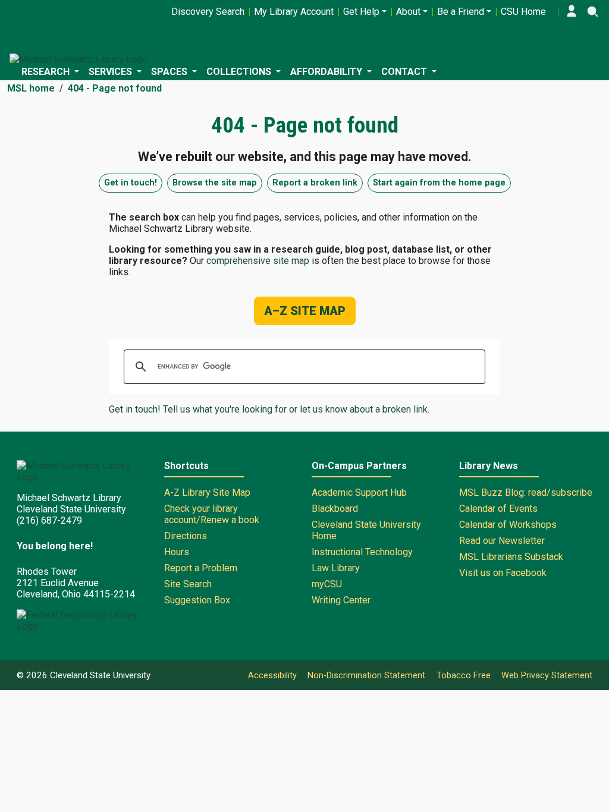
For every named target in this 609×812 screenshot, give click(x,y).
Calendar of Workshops (508, 524)
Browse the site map (214, 183)
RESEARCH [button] (46, 71)
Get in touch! (130, 183)
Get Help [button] (361, 11)
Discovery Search (207, 11)
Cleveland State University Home (366, 530)
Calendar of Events (498, 508)
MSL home (31, 88)
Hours (176, 552)
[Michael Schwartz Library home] (78, 59)
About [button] (408, 11)
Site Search (188, 584)
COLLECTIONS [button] (240, 71)
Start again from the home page (439, 183)
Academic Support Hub (359, 492)
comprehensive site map (257, 260)
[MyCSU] (571, 11)
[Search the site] (592, 11)
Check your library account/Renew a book (211, 514)
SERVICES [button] (111, 71)
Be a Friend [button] (460, 11)
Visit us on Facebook (503, 572)
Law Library (336, 568)
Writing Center (341, 600)
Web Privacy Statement (546, 676)
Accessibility (272, 676)
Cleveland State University (100, 675)
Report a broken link (314, 183)
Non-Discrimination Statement (366, 676)
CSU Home (523, 11)
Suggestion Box (197, 600)
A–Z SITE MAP (305, 311)
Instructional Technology (362, 552)
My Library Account (294, 11)
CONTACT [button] (405, 71)
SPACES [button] (170, 71)
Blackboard (335, 508)
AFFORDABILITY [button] (327, 71)
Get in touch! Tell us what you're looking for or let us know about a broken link (268, 409)
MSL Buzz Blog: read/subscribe (525, 492)
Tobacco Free (464, 676)
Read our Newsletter (502, 540)
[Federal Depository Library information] (83, 620)
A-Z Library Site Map (207, 492)
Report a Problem (200, 568)
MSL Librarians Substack (511, 556)
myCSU (327, 584)
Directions (185, 536)
